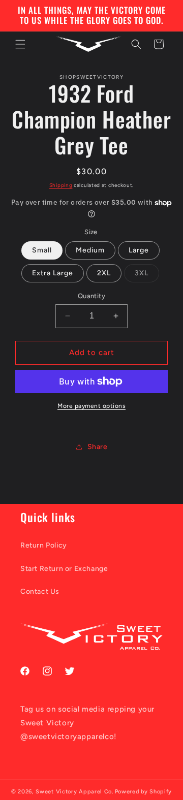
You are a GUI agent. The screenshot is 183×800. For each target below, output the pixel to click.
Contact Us (39, 591)
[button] (20, 44)
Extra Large (52, 273)
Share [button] (97, 446)
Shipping (61, 185)
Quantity (91, 296)
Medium (90, 250)
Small (42, 250)
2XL (104, 273)
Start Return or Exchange (64, 568)
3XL (147, 275)
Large (139, 250)
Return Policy (43, 545)
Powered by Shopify (143, 791)
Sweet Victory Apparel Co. (74, 791)
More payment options (91, 405)
